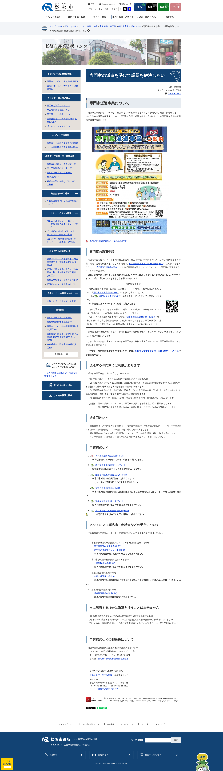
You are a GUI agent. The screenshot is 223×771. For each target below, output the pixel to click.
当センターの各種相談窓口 (59, 74)
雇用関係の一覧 (61, 354)
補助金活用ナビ (54, 177)
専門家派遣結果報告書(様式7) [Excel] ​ (112, 511)
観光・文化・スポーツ (123, 17)
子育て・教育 (99, 17)
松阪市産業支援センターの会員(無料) (146, 264)
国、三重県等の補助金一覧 (59, 168)
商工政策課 (107, 675)
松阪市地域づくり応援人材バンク (62, 280)
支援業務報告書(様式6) (104, 563)
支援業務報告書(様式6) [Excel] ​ (109, 501)
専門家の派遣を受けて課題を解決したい (68, 31)
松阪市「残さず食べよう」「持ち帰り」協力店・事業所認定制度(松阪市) (62, 272)
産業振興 (103, 26)
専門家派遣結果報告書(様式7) (107, 546)
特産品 (163, 7)
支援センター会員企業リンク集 (61, 301)
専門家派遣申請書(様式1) (110, 296)
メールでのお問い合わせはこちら (105, 689)
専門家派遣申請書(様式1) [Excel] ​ (110, 465)
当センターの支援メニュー (59, 98)
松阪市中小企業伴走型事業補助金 (62, 143)
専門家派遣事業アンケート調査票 (109, 550)
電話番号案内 (102, 755)
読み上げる (126, 4)
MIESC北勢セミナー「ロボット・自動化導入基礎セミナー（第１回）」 (62, 224)
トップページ (56, 26)
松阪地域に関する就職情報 (59, 322)
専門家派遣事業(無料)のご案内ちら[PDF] (108, 241)
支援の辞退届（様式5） (105, 576)
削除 (88, 30)
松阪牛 (151, 7)
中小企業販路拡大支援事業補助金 (62, 147)
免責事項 (110, 724)
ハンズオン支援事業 (60, 135)
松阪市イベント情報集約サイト (61, 284)
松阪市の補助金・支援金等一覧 (61, 164)
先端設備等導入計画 (60, 193)
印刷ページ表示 (174, 93)
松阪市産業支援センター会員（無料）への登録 (157, 351)
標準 (106, 9)
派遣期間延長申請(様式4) (105, 593)
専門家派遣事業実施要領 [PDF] (109, 456)
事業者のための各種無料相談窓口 (62, 81)
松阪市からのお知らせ (60, 251)
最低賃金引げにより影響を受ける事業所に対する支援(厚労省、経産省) (62, 337)
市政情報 (169, 17)
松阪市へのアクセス (153, 755)
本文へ (93, 4)
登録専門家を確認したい (58, 110)
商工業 (113, 26)
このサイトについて (128, 724)
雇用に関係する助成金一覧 (59, 173)
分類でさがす (70, 26)
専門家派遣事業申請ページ (109, 267)
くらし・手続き (53, 17)
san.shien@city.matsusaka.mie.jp (113, 659)
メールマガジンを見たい (58, 126)
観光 (139, 7)
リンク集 (144, 724)
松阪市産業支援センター (129, 26)
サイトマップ (159, 724)
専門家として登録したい (58, 114)
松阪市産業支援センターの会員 (140, 317)
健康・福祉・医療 (76, 17)
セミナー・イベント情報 (60, 213)
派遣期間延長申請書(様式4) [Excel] (111, 475)
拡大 (100, 9)
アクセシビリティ (66, 724)
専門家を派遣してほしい (58, 105)
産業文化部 (95, 675)
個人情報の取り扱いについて (90, 724)
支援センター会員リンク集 (59, 293)
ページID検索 (137, 740)
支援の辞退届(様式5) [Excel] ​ (108, 488)
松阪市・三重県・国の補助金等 (59, 156)
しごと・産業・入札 (146, 17)
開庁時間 (53, 755)
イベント (175, 7)
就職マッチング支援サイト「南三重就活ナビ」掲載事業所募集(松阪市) (62, 262)
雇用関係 (60, 310)
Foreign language (109, 4)
